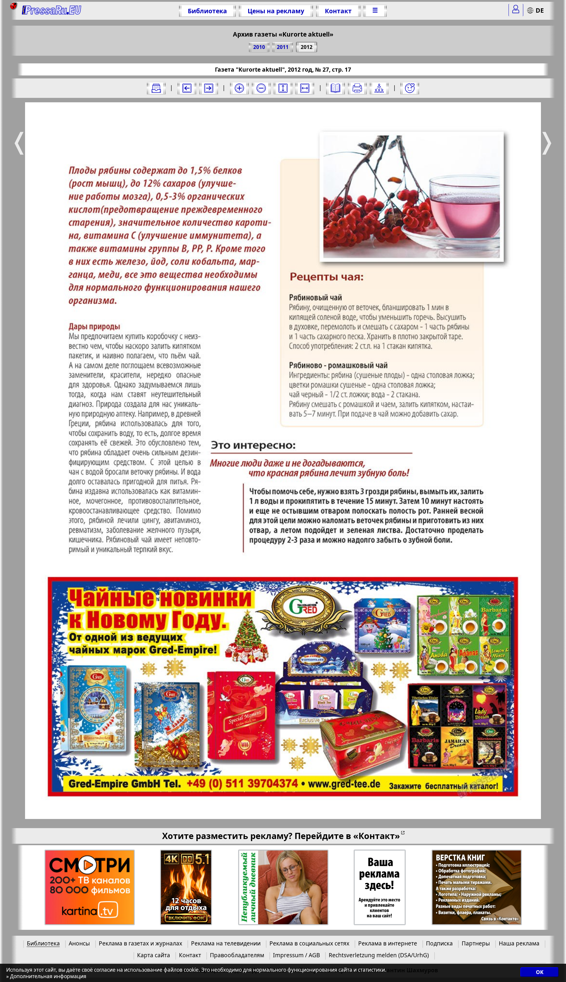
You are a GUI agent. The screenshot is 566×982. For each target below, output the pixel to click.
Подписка (439, 943)
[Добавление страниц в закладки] (409, 88)
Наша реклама (519, 943)
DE (540, 10)
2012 (306, 47)
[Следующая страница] (208, 88)
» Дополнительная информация (46, 976)
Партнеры (476, 943)
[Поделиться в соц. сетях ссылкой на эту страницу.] (379, 88)
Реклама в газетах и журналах (140, 943)
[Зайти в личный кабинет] (516, 10)
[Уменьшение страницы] (261, 88)
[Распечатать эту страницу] (357, 88)
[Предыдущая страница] (186, 88)
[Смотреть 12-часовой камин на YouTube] (186, 887)
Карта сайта (153, 955)
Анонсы (79, 943)
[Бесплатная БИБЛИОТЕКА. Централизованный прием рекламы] (51, 11)
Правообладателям (237, 955)
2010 (259, 47)
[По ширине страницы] (304, 88)
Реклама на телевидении (226, 943)
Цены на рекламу (276, 10)
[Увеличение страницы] (239, 88)
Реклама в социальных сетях (309, 943)
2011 (283, 47)
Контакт (338, 10)
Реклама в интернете (387, 943)
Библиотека (207, 10)
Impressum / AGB (296, 955)
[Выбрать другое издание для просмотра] (156, 88)
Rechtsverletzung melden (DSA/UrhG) (379, 955)
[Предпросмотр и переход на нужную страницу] (335, 88)
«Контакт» (376, 835)
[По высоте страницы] (283, 88)
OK (539, 972)
